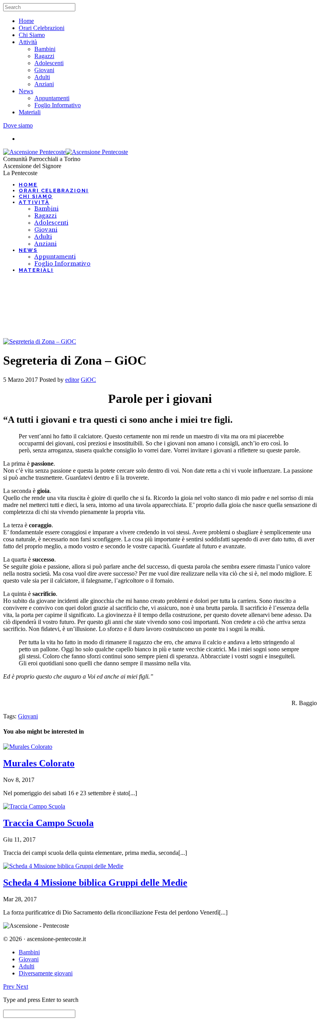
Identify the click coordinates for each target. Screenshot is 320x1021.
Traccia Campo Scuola (48, 823)
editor (72, 379)
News (26, 91)
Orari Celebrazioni (41, 28)
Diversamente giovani (46, 973)
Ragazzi (44, 56)
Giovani (44, 70)
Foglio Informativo (57, 105)
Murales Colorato (39, 763)
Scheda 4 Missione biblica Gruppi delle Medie (95, 882)
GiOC (88, 379)
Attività (28, 42)
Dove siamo (18, 125)
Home (26, 21)
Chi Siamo (32, 35)
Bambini (44, 49)
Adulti (42, 77)
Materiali (30, 112)
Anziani (44, 84)
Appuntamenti (51, 98)
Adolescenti (49, 63)
